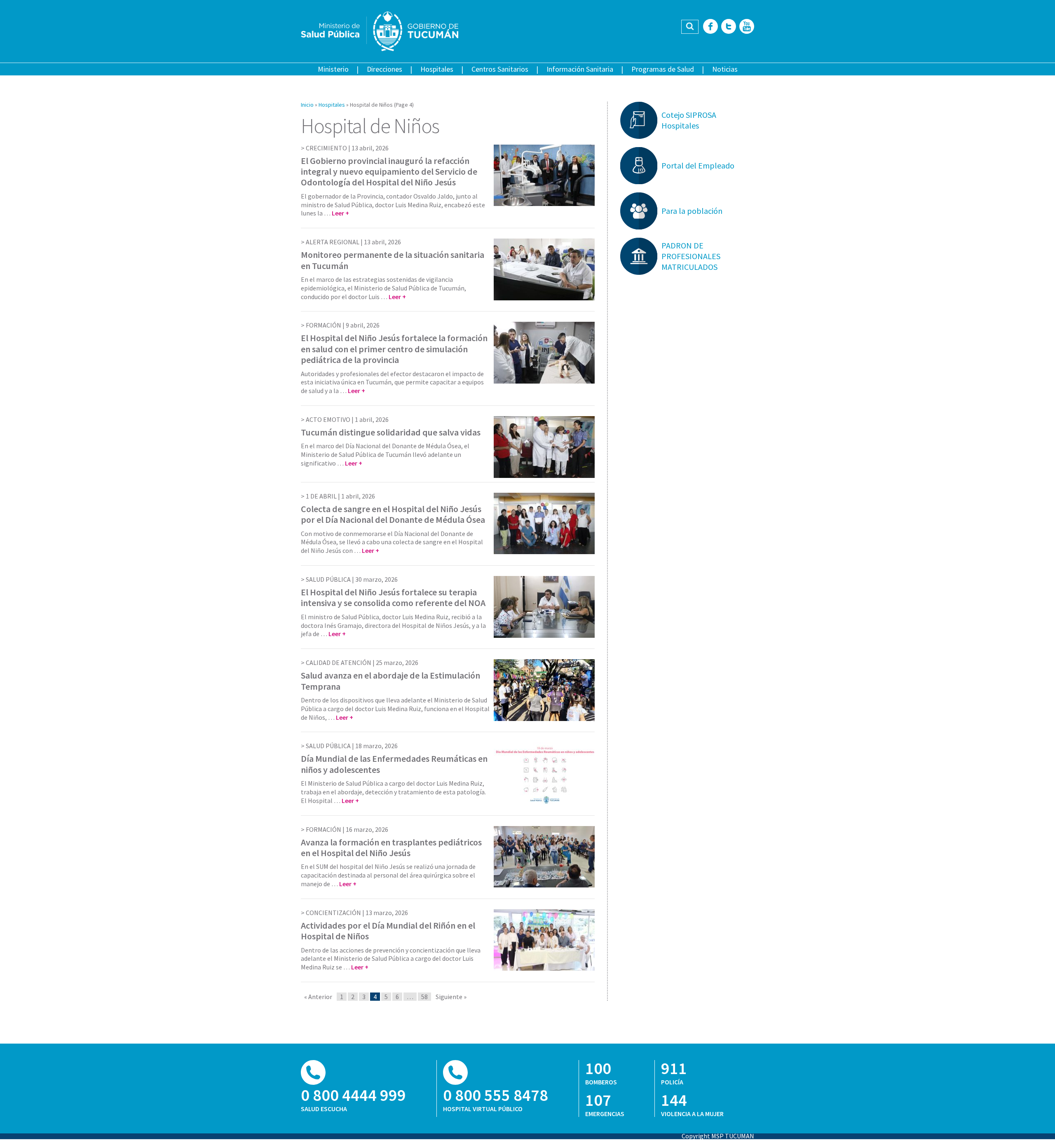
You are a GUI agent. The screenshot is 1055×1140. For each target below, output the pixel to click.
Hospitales (436, 69)
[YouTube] (746, 27)
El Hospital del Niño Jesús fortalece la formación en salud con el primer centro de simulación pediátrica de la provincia (394, 348)
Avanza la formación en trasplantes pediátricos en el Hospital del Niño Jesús (391, 847)
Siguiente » (451, 997)
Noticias (725, 69)
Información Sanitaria (579, 69)
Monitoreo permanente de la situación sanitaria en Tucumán (392, 260)
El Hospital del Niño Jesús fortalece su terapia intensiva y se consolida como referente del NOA (393, 597)
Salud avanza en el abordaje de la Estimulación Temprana (390, 680)
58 (424, 997)
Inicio (307, 104)
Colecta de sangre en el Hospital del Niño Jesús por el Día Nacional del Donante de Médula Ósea (393, 514)
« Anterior (318, 997)
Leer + (340, 213)
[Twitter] (728, 27)
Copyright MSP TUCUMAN (718, 1136)
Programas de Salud (662, 69)
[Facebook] (710, 27)
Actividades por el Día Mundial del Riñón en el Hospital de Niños (388, 931)
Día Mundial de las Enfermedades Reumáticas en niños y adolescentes (394, 764)
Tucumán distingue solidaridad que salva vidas (391, 432)
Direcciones (384, 69)
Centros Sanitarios (499, 69)
